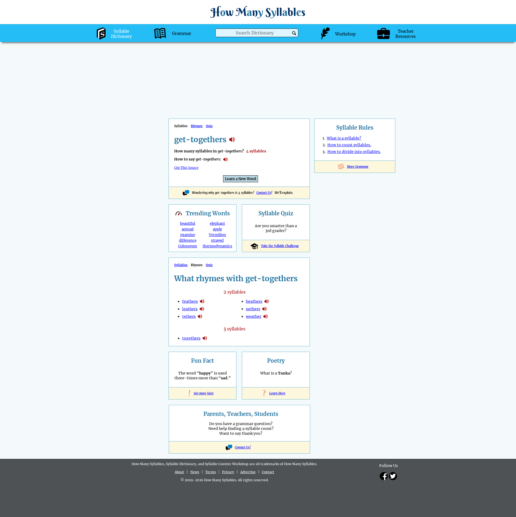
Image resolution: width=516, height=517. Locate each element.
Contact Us (263, 193)
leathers (190, 308)
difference (187, 240)
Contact (268, 472)
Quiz (209, 126)
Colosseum (187, 246)
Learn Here (276, 393)
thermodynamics (217, 246)
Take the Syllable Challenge (280, 246)
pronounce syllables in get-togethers (225, 159)
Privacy (228, 472)
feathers (190, 301)
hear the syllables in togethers (205, 338)
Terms (210, 472)
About (179, 472)
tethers (189, 316)
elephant (217, 223)
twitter (393, 476)
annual (188, 229)
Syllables (181, 265)
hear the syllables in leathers (202, 309)
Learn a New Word (240, 179)
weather (253, 316)
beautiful (187, 223)
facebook (384, 476)
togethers (191, 338)
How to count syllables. (349, 144)
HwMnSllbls (258, 12)
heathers (254, 301)
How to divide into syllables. (354, 151)
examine (187, 235)
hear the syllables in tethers (200, 316)
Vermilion (217, 235)
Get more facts (203, 393)
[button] (294, 33)
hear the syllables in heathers (266, 301)
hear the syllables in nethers (264, 309)
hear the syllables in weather (265, 316)
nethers (253, 308)
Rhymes (197, 126)
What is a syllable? (344, 138)
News (194, 472)
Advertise (248, 472)
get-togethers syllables (232, 139)
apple (217, 229)
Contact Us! (243, 447)
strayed (217, 240)
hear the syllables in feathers (202, 301)
